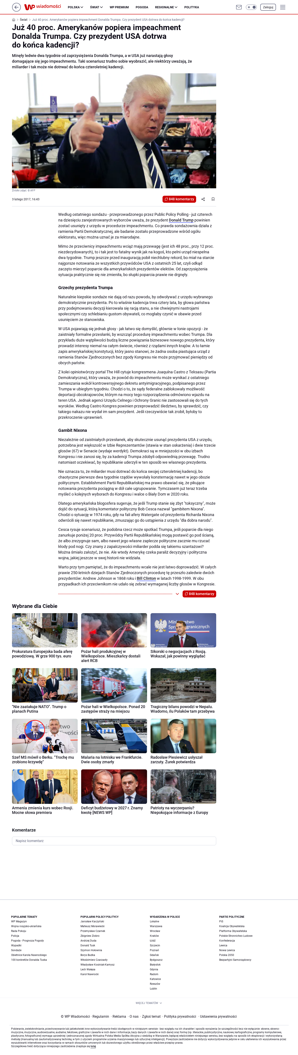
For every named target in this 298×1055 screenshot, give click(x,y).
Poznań (154, 950)
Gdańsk (154, 955)
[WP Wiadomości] (46, 7)
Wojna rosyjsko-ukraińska (26, 926)
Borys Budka (87, 955)
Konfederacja (227, 940)
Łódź (153, 940)
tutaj (93, 1046)
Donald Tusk (87, 945)
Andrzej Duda (88, 940)
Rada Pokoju (18, 931)
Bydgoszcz (156, 959)
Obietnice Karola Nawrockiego (29, 955)
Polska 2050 (226, 955)
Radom (154, 974)
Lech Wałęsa (87, 969)
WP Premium (119, 7)
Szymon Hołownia (91, 950)
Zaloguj (268, 7)
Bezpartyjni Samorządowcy (235, 959)
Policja (15, 935)
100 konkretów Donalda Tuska (29, 959)
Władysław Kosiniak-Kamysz (97, 964)
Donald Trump (181, 220)
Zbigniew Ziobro (89, 935)
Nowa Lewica (227, 950)
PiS (221, 921)
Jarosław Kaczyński (92, 921)
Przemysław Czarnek (92, 931)
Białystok (155, 964)
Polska (74, 7)
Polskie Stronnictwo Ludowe (235, 935)
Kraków (154, 935)
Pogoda (142, 7)
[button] (251, 7)
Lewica (223, 945)
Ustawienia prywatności (217, 1016)
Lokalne (154, 921)
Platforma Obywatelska (233, 931)
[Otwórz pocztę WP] (238, 7)
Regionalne (164, 7)
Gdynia (154, 969)
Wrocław (155, 931)
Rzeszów (155, 983)
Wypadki (16, 945)
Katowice (155, 979)
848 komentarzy (181, 199)
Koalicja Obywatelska (232, 926)
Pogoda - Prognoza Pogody (27, 940)
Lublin (153, 988)
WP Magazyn (19, 921)
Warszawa (156, 926)
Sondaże (16, 950)
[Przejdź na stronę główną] (16, 10)
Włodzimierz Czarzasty (94, 959)
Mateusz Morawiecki (92, 926)
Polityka (191, 7)
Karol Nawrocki (89, 974)
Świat (94, 7)
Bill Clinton (146, 578)
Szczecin (155, 945)
